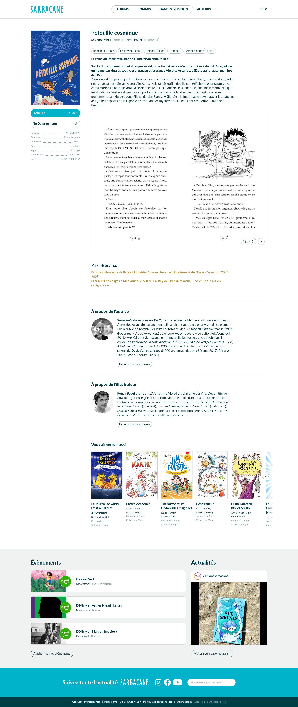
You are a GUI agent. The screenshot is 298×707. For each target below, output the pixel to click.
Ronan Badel (133, 39)
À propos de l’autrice (110, 311)
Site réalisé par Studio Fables (210, 701)
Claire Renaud (168, 513)
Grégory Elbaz (168, 516)
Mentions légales (183, 701)
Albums (122, 9)
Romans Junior (155, 51)
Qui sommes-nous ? (130, 701)
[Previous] (252, 241)
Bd (174, 9)
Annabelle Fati (203, 508)
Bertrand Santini (100, 517)
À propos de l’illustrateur (113, 384)
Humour (174, 51)
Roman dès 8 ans (104, 51)
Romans (144, 9)
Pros (264, 9)
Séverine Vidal (101, 39)
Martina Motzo (134, 512)
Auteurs (204, 9)
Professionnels (92, 701)
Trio (211, 51)
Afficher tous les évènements (51, 653)
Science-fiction (194, 51)
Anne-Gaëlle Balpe (241, 513)
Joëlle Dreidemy (204, 512)
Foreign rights (109, 701)
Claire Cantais (133, 508)
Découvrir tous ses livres (134, 364)
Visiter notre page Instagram (212, 653)
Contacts (77, 701)
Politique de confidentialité (157, 701)
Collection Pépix (130, 51)
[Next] (261, 241)
